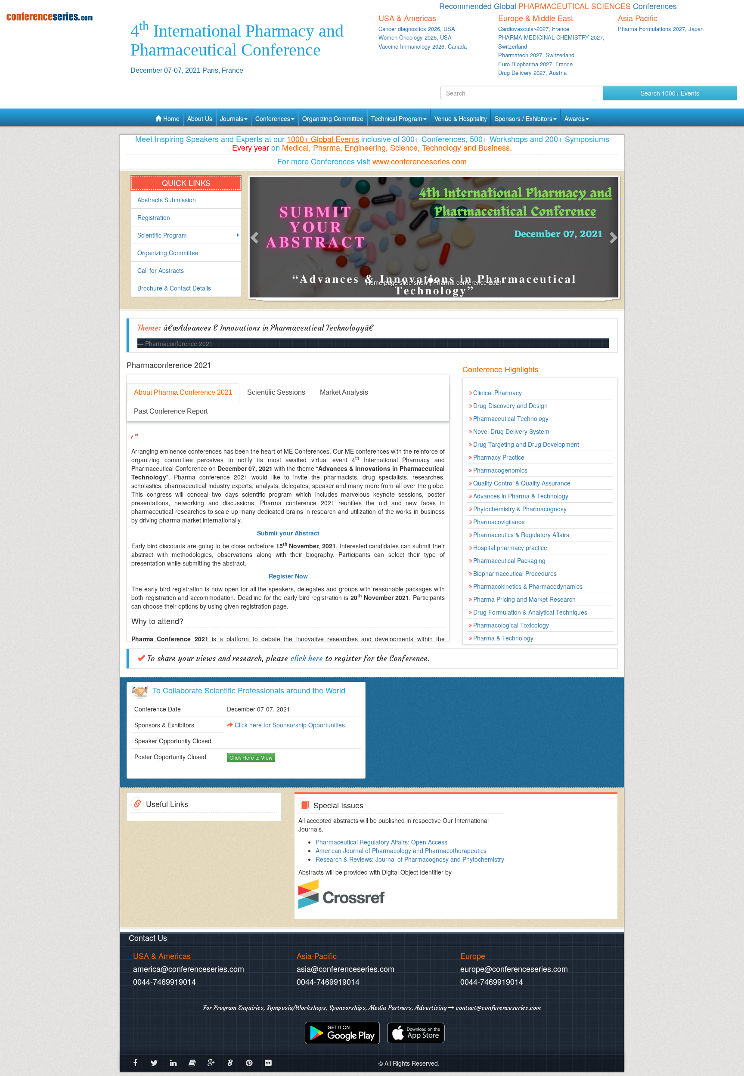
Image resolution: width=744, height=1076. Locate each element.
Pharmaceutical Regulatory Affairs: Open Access (381, 842)
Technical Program (396, 118)
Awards (574, 118)
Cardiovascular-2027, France (533, 29)
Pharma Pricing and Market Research (524, 599)
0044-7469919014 (164, 981)
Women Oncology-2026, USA (415, 37)
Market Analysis (344, 392)
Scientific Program (162, 235)
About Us (199, 118)
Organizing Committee (332, 118)
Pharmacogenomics (500, 470)
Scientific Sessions (276, 392)
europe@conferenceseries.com (514, 968)
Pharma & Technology (503, 638)
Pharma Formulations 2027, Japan (661, 29)
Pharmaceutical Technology (511, 418)
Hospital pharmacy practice (510, 547)
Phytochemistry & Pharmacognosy (520, 508)
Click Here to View (251, 757)
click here (306, 658)
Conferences (272, 118)
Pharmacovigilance (499, 521)
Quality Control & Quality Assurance (521, 483)
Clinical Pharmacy (497, 392)
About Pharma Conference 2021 (183, 392)
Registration (153, 217)
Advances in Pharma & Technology (520, 496)
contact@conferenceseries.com (497, 1007)
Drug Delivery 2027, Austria (532, 72)
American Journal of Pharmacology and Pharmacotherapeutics (401, 850)
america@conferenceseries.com (188, 968)
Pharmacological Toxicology (511, 625)
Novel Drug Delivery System (511, 431)
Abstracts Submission (166, 199)
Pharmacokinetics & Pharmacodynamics (528, 586)
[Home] (62, 16)
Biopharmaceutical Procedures (515, 573)
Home (170, 118)
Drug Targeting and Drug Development (526, 444)
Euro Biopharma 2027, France (535, 64)
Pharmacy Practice (498, 457)
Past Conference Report (171, 411)
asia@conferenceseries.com (345, 968)
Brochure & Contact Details (174, 288)
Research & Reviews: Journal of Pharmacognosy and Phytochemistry (410, 859)
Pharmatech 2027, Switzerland (536, 55)
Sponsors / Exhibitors (523, 118)
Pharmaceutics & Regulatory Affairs (521, 534)
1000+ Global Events (323, 138)
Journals (231, 118)
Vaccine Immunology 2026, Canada (422, 46)
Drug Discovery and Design (510, 405)
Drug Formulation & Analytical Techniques (530, 612)
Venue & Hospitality (460, 118)
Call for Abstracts (160, 270)
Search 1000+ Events (670, 93)
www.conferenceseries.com (419, 161)
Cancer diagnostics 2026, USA (416, 29)
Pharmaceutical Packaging (509, 560)
